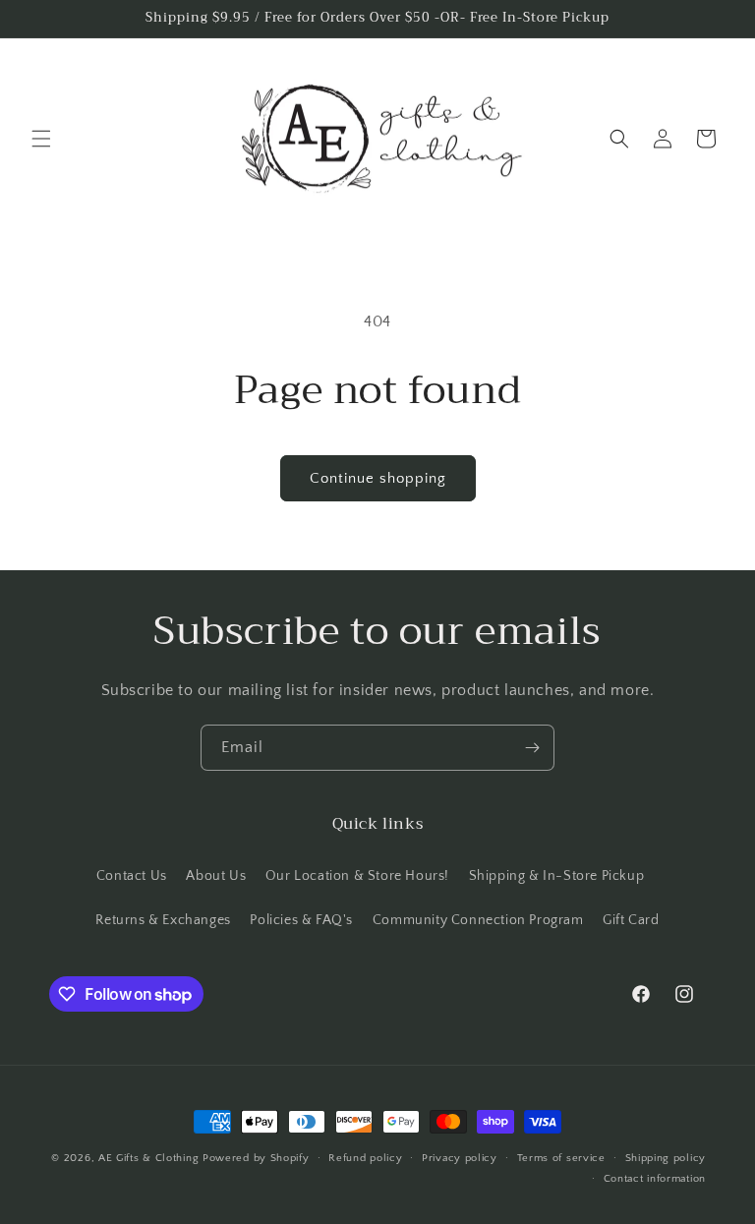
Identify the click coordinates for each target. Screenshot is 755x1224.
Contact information (655, 1179)
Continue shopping (378, 478)
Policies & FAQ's (301, 920)
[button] (41, 138)
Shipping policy (666, 1158)
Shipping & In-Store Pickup (557, 876)
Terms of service (561, 1158)
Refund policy (365, 1158)
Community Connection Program (478, 920)
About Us (216, 876)
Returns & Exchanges (162, 920)
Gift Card (631, 920)
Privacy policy (459, 1158)
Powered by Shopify (256, 1158)
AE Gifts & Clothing (148, 1158)
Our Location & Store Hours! (357, 876)
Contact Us (131, 876)
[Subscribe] (531, 748)
